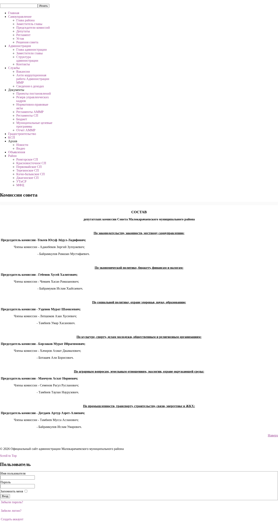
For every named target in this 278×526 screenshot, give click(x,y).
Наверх (273, 435)
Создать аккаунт (12, 519)
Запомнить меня (11, 491)
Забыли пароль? (12, 502)
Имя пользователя (12, 473)
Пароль (5, 482)
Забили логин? (11, 510)
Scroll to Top (8, 455)
